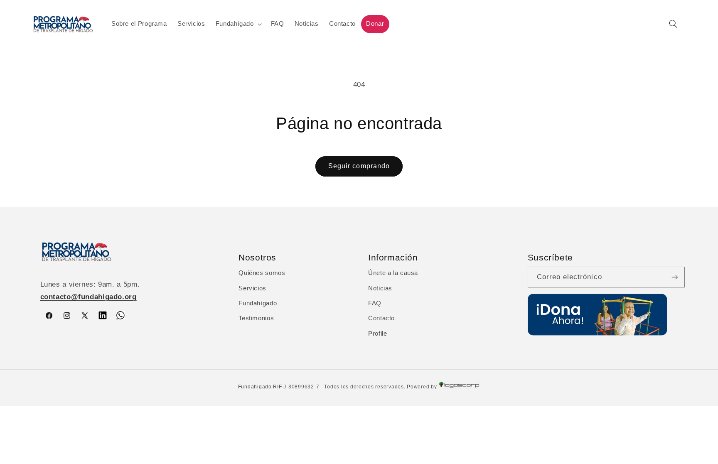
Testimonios (256, 318)
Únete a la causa (393, 273)
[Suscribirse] (674, 277)
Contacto (381, 318)
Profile (377, 333)
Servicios (252, 288)
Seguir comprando (359, 165)
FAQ (374, 303)
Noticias (380, 288)
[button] (238, 24)
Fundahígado (258, 303)
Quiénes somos (262, 273)
